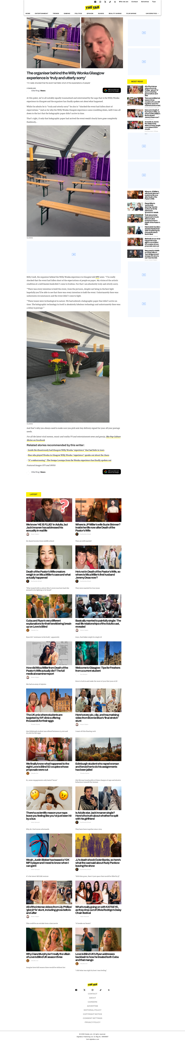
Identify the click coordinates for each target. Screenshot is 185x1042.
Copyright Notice (92, 1014)
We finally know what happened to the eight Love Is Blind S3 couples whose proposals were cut (47, 766)
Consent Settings (92, 1018)
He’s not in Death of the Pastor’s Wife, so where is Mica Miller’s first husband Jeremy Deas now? (97, 574)
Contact (134, 1)
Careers (92, 1002)
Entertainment (41, 13)
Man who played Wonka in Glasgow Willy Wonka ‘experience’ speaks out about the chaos (68, 455)
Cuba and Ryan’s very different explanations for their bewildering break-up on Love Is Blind (49, 623)
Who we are (123, 1)
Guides (101, 13)
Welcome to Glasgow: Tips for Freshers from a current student (97, 669)
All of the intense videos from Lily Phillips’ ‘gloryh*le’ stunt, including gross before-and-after (49, 909)
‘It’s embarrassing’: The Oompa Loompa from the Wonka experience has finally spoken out (69, 460)
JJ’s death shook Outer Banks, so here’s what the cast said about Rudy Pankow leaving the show (98, 862)
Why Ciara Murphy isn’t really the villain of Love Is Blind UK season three (48, 955)
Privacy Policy (92, 1022)
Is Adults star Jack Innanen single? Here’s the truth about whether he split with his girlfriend (96, 815)
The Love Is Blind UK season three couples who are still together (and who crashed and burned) (152, 101)
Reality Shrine (115, 13)
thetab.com (88, 1034)
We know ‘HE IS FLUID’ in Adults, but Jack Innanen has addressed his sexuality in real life (47, 527)
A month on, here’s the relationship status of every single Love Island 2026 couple (152, 125)
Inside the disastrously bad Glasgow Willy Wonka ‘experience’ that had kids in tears (65, 450)
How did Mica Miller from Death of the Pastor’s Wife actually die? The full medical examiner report (47, 670)
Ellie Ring (35, 91)
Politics (78, 13)
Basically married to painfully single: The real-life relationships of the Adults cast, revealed (98, 623)
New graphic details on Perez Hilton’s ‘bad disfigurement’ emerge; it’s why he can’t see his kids (152, 254)
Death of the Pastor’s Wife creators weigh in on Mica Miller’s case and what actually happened (48, 574)
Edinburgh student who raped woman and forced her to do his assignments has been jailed (97, 766)
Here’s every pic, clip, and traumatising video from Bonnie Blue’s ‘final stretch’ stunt (97, 717)
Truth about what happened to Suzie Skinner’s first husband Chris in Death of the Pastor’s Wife (152, 219)
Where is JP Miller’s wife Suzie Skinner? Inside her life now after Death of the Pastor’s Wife (97, 527)
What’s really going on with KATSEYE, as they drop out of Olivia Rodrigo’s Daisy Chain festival (98, 909)
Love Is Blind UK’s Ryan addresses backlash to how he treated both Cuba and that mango (97, 956)
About (92, 998)
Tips (154, 1)
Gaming (67, 13)
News (28, 13)
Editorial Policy (92, 1010)
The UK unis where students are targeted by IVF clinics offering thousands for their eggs (44, 717)
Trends (56, 13)
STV (97, 277)
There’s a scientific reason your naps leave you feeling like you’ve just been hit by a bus (48, 815)
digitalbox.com (94, 1039)
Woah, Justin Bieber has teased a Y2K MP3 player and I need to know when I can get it (47, 862)
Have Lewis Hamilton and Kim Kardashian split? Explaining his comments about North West (152, 230)
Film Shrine (131, 13)
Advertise (145, 1)
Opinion (90, 13)
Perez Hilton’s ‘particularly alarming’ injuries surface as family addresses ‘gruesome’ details (151, 207)
